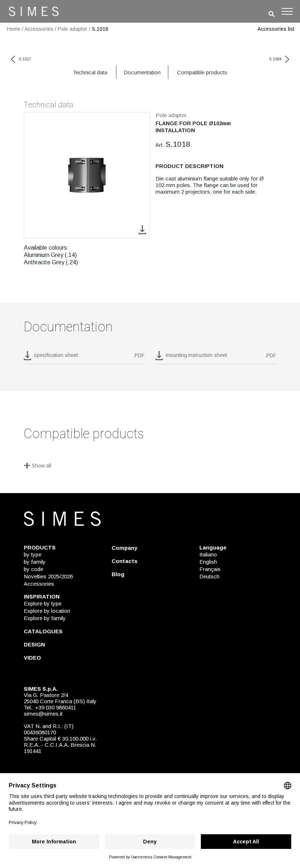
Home (13, 29)
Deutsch (209, 576)
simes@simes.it (43, 714)
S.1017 (25, 59)
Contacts (125, 561)
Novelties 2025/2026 (48, 576)
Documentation (142, 72)
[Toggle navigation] (287, 11)
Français (210, 569)
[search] (271, 14)
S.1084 (275, 59)
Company (124, 548)
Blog (118, 574)
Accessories (39, 29)
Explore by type (42, 603)
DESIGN (34, 644)
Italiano (208, 554)
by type (32, 554)
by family (35, 562)
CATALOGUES (43, 631)
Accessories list (276, 29)
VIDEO (32, 658)
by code (33, 569)
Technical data (90, 72)
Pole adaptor (72, 29)
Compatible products (202, 72)
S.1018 (100, 29)
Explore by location (47, 611)
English (208, 562)
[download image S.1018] (142, 229)
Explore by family (45, 618)
